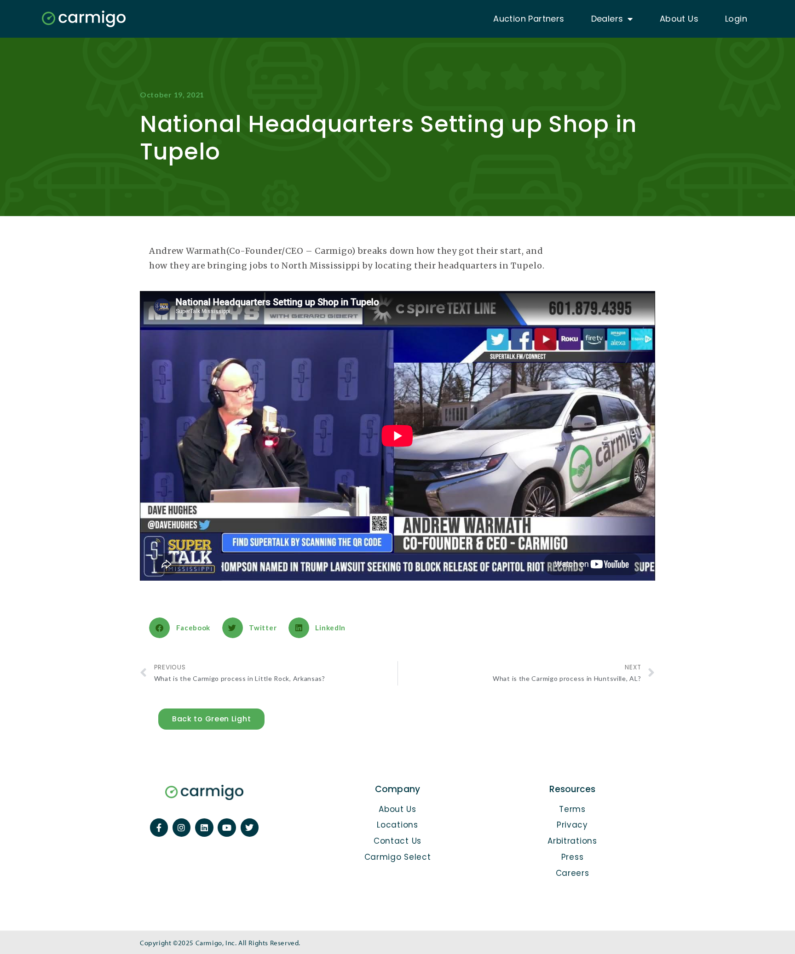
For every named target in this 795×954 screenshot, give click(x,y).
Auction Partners (528, 18)
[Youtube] (227, 827)
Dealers (607, 18)
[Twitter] (250, 827)
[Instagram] (182, 827)
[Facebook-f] (159, 827)
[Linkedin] (204, 827)
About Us (679, 18)
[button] (183, 627)
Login (736, 18)
